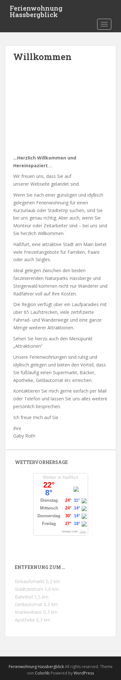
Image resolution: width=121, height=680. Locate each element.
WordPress (84, 673)
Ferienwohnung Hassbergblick (36, 10)
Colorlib (42, 673)
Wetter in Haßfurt (60, 477)
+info (83, 531)
